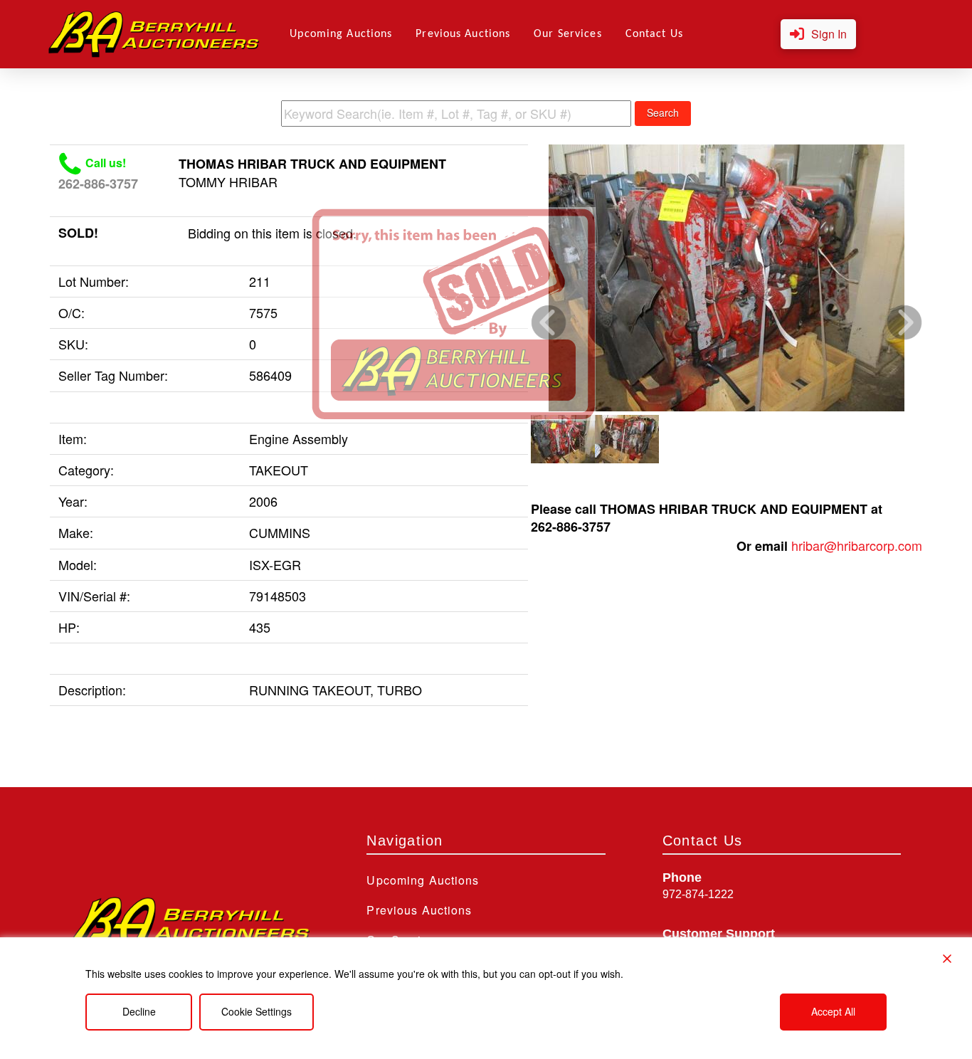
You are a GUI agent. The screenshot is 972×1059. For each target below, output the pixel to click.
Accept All (833, 1011)
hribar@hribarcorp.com (856, 545)
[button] (818, 34)
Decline (139, 1011)
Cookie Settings (256, 1011)
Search (663, 112)
